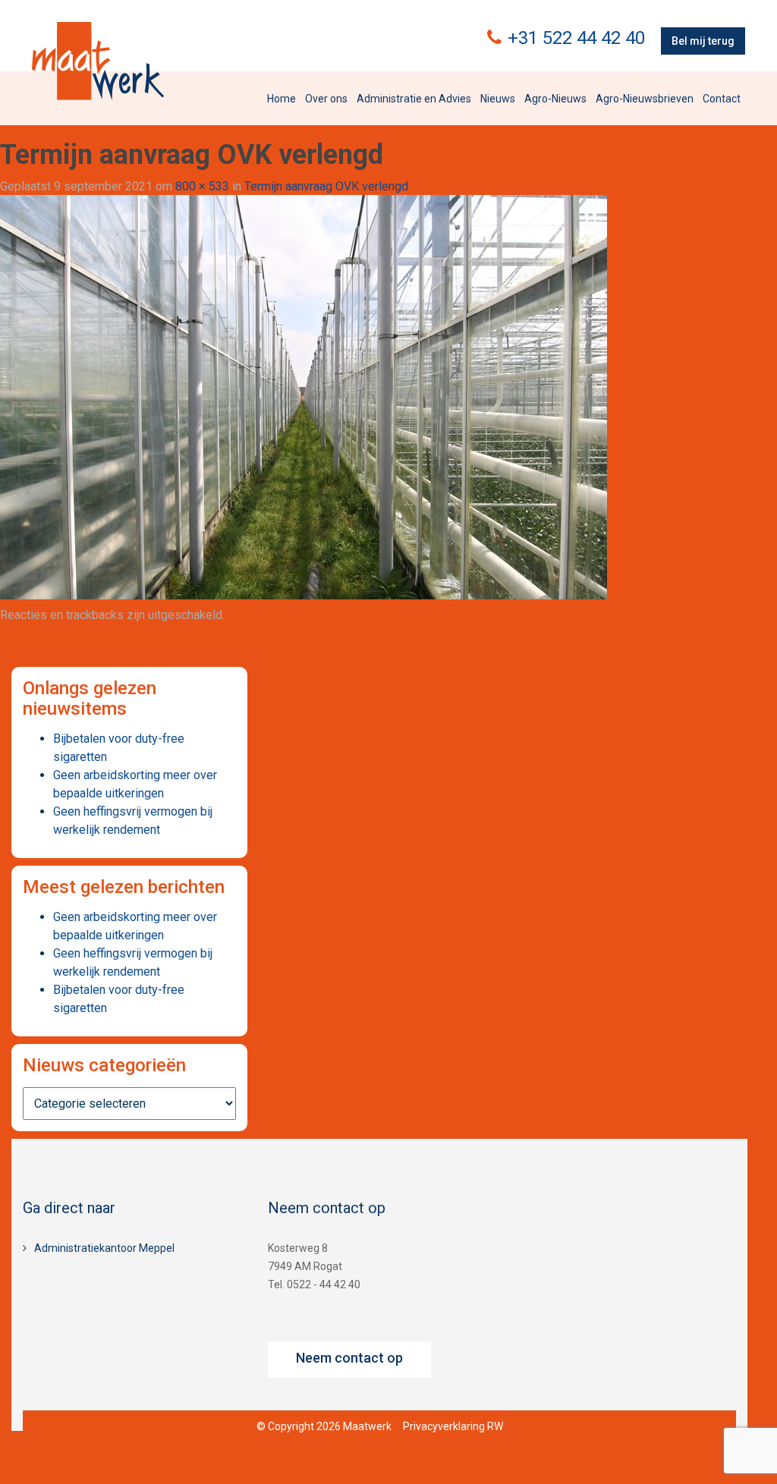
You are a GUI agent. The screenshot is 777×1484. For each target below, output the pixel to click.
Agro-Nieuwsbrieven (645, 99)
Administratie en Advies (414, 99)
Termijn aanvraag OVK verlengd (326, 186)
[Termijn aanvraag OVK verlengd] (303, 396)
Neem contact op (349, 1358)
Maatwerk (98, 60)
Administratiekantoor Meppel (104, 1248)
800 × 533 (202, 186)
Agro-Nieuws (555, 99)
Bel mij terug (703, 41)
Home (281, 99)
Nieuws (497, 99)
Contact (722, 99)
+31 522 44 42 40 (576, 38)
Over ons (326, 99)
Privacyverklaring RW (453, 1426)
